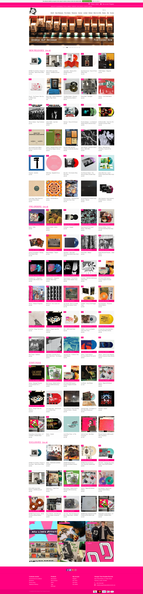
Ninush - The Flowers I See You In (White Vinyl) (36, 97)
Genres (80, 13)
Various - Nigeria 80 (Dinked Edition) (105, 383)
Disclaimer (31, 580)
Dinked (90, 13)
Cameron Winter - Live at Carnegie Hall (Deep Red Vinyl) (105, 228)
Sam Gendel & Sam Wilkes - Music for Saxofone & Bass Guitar (35, 148)
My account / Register (108, 4)
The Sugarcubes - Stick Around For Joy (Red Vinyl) (53, 409)
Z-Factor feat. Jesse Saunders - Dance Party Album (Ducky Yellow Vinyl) (106, 329)
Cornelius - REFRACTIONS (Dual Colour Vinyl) (89, 278)
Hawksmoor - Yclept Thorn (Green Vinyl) (52, 489)
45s (108, 13)
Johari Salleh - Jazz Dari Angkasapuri (52, 122)
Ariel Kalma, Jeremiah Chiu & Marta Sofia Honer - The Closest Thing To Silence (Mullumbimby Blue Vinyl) (53, 355)
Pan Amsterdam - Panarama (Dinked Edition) (105, 304)
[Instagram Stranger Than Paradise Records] (75, 570)
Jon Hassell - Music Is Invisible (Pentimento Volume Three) (71, 304)
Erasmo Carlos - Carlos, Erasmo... (51, 228)
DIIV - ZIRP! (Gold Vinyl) (69, 329)
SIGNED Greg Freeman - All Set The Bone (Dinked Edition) (36, 514)
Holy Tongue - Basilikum (34, 354)
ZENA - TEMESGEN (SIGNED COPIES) (53, 463)
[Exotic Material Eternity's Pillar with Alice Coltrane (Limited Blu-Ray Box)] (71, 137)
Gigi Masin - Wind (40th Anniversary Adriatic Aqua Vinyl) (71, 253)
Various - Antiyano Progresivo (36, 303)
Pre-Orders (67, 13)
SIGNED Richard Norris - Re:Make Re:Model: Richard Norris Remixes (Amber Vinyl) (71, 463)
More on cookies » (96, 1)
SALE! (52, 13)
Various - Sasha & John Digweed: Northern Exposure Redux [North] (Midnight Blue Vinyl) (106, 355)
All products (53, 578)
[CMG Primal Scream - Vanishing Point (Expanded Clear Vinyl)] (71, 188)
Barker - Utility (32, 227)
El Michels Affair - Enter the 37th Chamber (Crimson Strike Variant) (106, 122)
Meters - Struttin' (50, 434)
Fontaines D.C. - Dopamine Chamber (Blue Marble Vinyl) (35, 278)
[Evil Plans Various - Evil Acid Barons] (54, 188)
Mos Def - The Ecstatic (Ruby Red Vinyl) (70, 173)
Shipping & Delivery (33, 584)
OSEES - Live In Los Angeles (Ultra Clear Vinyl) (88, 329)
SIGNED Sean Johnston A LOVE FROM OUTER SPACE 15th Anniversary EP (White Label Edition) (88, 514)
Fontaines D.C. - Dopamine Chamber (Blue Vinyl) (52, 278)
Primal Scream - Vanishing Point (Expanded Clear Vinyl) (71, 199)
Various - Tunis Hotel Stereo (105, 96)
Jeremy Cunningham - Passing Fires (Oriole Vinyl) (36, 253)
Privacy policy (32, 582)
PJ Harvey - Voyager (68, 227)
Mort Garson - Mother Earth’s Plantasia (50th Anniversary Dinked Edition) (53, 383)
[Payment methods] (95, 591)
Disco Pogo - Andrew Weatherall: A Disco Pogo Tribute (54, 97)
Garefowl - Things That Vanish (36, 329)
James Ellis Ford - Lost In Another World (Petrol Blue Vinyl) (106, 173)
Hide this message (87, 1)
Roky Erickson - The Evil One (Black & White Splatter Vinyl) (70, 278)
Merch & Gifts (97, 13)
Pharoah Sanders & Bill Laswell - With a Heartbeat (106, 434)
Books (104, 13)
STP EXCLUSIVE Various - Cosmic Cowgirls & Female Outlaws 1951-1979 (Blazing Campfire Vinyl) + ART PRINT (105, 278)
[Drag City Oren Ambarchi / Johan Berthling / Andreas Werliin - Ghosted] (71, 398)
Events (112, 13)
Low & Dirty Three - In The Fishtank (70, 434)
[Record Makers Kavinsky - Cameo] (106, 398)
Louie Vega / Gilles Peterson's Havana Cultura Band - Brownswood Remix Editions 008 (36, 199)
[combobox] (108, 10)
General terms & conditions (35, 578)
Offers (52, 582)
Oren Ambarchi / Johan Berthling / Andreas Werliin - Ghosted (71, 409)
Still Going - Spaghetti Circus (53, 172)
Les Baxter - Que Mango (87, 383)
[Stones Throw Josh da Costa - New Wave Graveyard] (89, 424)
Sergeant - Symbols (33, 172)
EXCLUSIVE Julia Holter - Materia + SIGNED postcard (52, 71)
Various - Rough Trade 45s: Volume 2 (52, 329)
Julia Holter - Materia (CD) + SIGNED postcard (70, 71)
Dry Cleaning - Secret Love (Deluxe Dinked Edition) (104, 489)
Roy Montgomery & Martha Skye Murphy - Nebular (88, 199)
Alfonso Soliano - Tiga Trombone (36, 122)
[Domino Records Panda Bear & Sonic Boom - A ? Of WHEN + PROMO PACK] (37, 424)
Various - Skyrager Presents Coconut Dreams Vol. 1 (35, 383)
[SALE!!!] (71, 30)
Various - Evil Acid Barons (52, 198)
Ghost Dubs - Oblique (86, 252)
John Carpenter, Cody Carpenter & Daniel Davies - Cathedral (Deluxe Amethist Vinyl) (106, 199)
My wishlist (75, 584)
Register (75, 578)
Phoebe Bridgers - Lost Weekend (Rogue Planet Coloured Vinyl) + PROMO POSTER (89, 122)
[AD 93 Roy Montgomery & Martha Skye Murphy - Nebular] (89, 188)
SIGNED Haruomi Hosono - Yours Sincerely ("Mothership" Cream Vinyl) (88, 463)
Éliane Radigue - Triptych (52, 252)
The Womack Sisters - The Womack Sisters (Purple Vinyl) (88, 173)
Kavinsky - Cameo (102, 408)
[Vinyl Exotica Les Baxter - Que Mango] (89, 373)
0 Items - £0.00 (94, 4)
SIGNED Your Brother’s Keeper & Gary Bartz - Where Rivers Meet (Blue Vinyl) (36, 71)
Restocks (74, 13)
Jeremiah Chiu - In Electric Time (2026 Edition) (71, 355)
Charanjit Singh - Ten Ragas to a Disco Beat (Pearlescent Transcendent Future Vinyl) (88, 409)
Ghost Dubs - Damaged (86, 96)
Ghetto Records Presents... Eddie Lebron (106, 253)
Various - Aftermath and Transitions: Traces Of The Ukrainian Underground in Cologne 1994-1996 (104, 148)
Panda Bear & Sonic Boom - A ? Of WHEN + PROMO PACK (36, 434)
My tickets (75, 582)
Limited (85, 13)
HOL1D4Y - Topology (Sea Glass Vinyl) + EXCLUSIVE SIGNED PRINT (106, 463)
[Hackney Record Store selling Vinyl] (37, 11)
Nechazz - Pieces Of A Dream (71, 122)
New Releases (59, 13)
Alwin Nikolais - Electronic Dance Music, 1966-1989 (88, 148)
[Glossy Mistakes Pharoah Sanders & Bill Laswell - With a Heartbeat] (106, 424)
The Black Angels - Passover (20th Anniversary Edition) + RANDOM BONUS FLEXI (70, 97)
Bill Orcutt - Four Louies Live (53, 303)
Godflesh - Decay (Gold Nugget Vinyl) (88, 304)
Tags (52, 584)
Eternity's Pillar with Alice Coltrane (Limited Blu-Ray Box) (71, 148)
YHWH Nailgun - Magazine (104, 71)
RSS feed (53, 586)
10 (79, 47)
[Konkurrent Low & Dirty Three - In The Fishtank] (71, 424)
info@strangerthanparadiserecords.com (106, 585)
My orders (75, 580)
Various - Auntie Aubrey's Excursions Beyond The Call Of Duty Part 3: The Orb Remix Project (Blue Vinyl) (88, 355)
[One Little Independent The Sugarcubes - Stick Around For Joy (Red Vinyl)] (54, 398)
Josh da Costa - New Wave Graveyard (87, 434)
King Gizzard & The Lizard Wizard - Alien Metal (87, 228)
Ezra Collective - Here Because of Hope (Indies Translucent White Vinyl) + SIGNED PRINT (53, 514)
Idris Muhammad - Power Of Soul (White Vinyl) (89, 71)
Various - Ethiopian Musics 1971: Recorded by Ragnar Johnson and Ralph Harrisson (54, 148)
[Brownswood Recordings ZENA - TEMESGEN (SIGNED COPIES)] (54, 452)
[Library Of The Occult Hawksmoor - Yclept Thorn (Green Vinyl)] (54, 478)
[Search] (103, 10)
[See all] (48, 50)
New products (54, 580)
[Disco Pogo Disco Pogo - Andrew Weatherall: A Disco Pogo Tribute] (54, 86)
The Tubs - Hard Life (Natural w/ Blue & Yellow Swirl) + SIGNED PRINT (71, 514)
